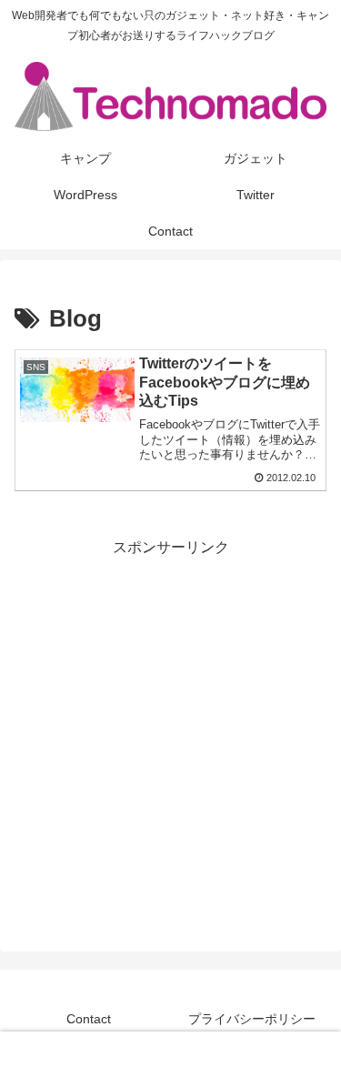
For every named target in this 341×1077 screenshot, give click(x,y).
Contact (88, 1019)
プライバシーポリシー (252, 1019)
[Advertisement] (170, 731)
